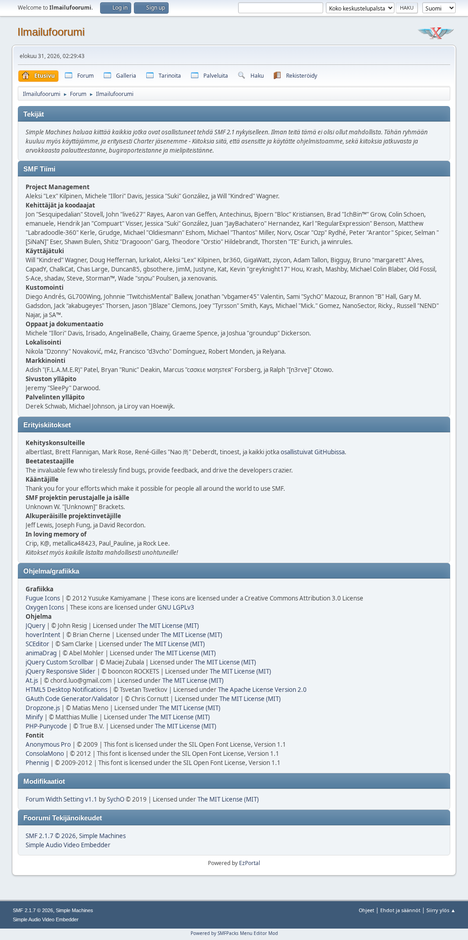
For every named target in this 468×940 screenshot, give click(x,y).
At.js (32, 680)
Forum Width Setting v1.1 (61, 799)
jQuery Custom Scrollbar (60, 662)
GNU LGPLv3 (176, 607)
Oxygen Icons (45, 607)
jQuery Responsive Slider (61, 671)
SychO (115, 799)
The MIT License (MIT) (168, 625)
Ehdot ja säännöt (400, 910)
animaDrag (41, 653)
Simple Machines (102, 836)
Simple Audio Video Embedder (68, 845)
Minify (34, 717)
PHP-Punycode (46, 726)
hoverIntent (43, 635)
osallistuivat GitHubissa (313, 452)
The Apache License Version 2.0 (262, 689)
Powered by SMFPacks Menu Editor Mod (234, 933)
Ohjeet (366, 910)
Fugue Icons (43, 598)
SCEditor (37, 644)
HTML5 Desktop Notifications (66, 689)
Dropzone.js (43, 708)
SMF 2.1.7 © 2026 (51, 836)
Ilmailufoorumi (51, 32)
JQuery (35, 625)
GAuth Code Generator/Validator (72, 699)
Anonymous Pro (48, 744)
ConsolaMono (45, 753)
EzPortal (249, 863)
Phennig (37, 763)
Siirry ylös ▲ (441, 910)
